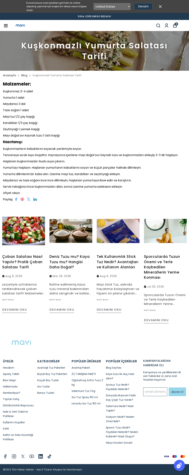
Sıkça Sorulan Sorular (119, 443)
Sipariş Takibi (11, 374)
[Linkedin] (40, 456)
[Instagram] (14, 456)
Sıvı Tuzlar (43, 386)
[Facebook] (5, 456)
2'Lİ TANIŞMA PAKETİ (84, 374)
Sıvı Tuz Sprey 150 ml (85, 397)
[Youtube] (32, 456)
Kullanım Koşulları (14, 422)
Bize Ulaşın (9, 380)
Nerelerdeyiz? (11, 393)
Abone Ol (177, 392)
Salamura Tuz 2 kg (83, 391)
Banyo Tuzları (45, 393)
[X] (23, 456)
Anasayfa (9, 75)
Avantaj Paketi (81, 368)
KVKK (6, 428)
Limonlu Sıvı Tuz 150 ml (86, 403)
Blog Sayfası (113, 368)
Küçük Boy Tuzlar (48, 380)
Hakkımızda (10, 386)
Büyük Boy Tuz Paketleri (52, 374)
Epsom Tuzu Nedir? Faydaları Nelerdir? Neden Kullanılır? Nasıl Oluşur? (122, 432)
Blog (24, 75)
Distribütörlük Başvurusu (18, 405)
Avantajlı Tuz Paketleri (51, 368)
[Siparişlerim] (166, 25)
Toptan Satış (11, 399)
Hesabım (8, 368)
